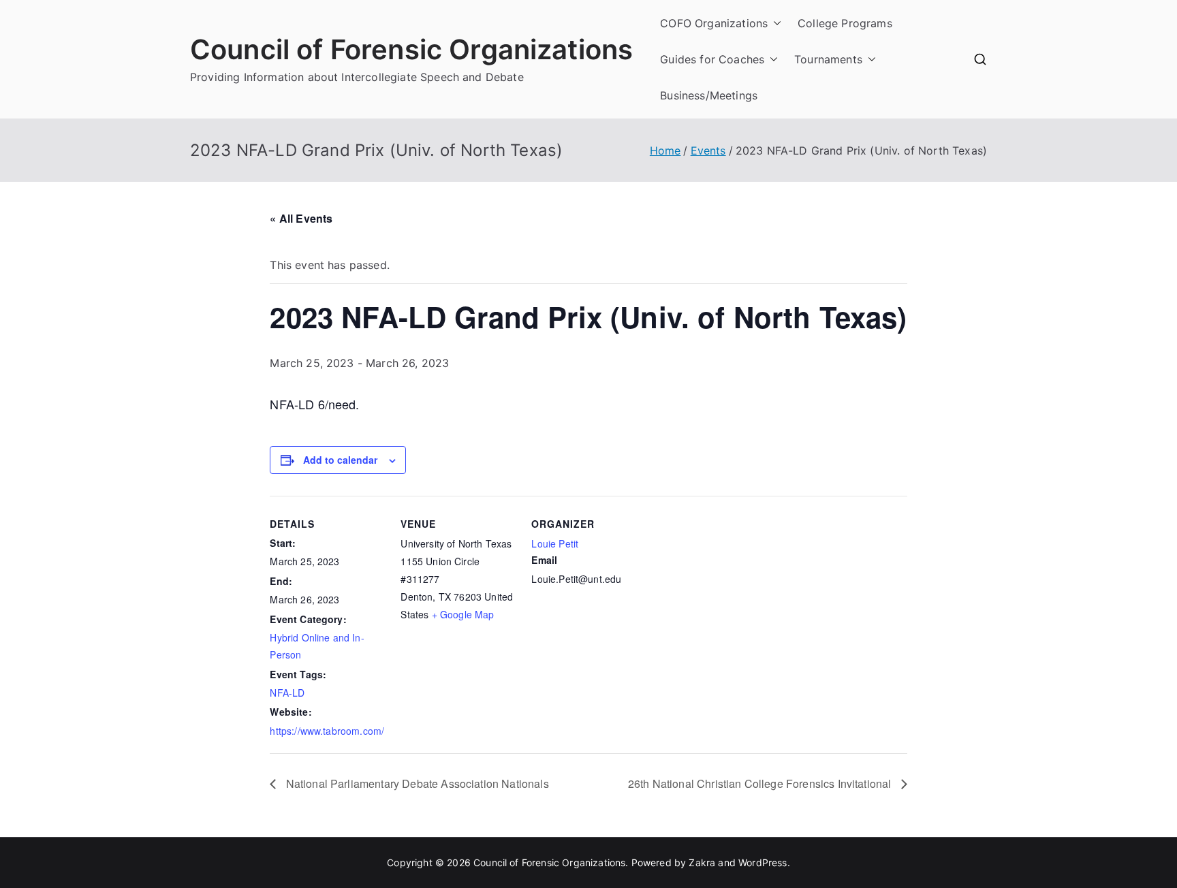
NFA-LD (287, 692)
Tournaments (828, 59)
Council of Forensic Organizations (411, 49)
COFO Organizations (714, 23)
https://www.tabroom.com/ (327, 731)
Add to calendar (340, 459)
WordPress (762, 862)
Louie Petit (554, 543)
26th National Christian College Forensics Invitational (761, 783)
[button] (774, 23)
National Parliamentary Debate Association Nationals (415, 783)
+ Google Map (463, 614)
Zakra (702, 862)
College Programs (845, 23)
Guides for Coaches (712, 59)
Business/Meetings (708, 95)
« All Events (301, 218)
